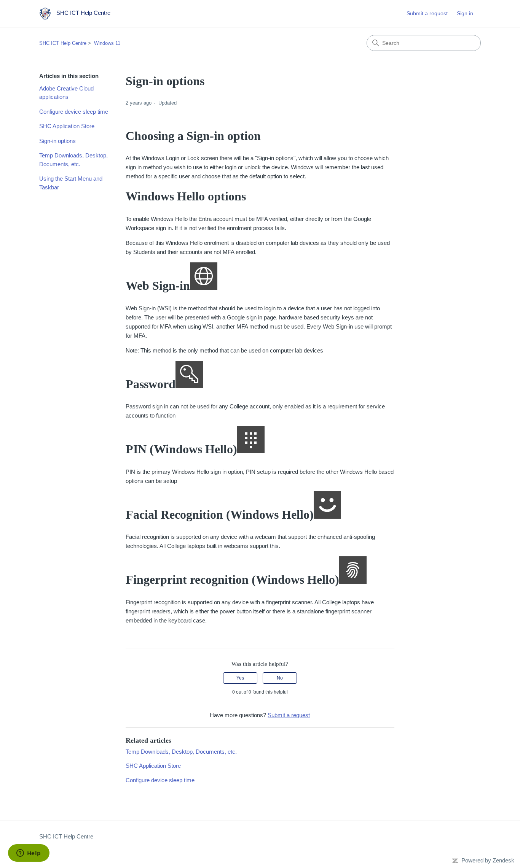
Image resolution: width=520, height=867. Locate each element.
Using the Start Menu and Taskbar (70, 183)
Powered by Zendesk (487, 860)
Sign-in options (57, 141)
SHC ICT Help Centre (62, 43)
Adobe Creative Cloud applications (66, 92)
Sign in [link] (465, 13)
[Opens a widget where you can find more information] (28, 853)
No (280, 678)
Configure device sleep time (73, 111)
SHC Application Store (66, 126)
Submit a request (427, 13)
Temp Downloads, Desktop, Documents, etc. (73, 159)
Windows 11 (107, 43)
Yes (240, 678)
